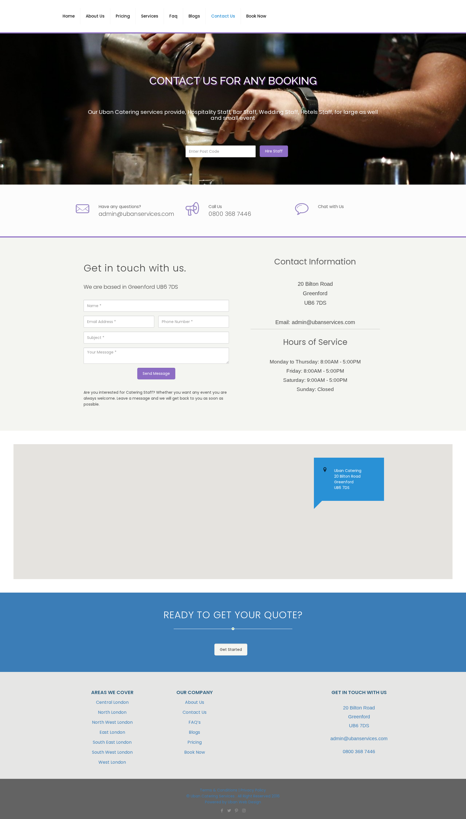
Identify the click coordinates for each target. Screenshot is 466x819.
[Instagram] (244, 810)
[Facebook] (222, 810)
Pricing (194, 742)
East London (112, 732)
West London (112, 762)
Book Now (194, 752)
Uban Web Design (244, 802)
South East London (112, 742)
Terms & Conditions (218, 790)
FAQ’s (195, 722)
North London (112, 712)
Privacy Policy (253, 790)
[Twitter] (229, 810)
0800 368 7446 (229, 213)
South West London (112, 752)
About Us (194, 702)
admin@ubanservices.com (136, 213)
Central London (112, 702)
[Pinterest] (236, 810)
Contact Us (195, 712)
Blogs (194, 732)
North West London (112, 722)
